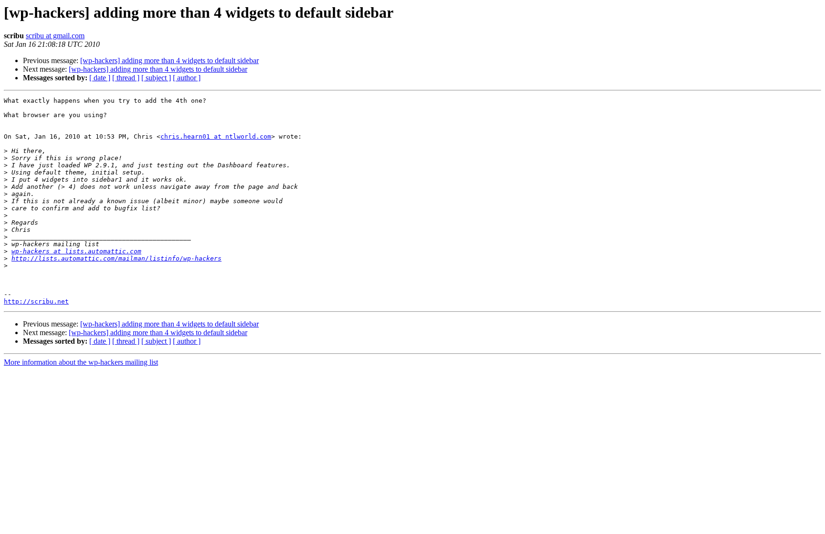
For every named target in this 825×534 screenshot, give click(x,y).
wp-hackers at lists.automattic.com (76, 251)
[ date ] (99, 78)
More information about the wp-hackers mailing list (81, 362)
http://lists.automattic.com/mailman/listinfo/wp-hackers (116, 258)
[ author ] (187, 78)
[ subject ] (156, 78)
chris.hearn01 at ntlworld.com (215, 136)
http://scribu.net (36, 301)
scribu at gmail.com (55, 36)
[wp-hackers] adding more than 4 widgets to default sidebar (169, 60)
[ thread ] (125, 78)
